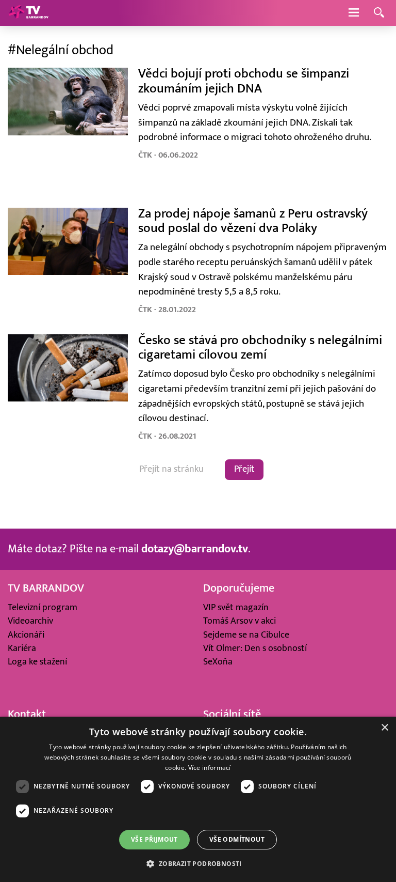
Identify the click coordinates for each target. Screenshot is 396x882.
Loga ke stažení (37, 661)
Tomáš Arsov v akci (239, 620)
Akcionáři (26, 634)
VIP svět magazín (236, 607)
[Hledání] (379, 13)
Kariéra (22, 648)
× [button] (384, 728)
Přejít (244, 468)
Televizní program (42, 607)
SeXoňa (218, 661)
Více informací (209, 767)
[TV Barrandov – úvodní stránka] (28, 13)
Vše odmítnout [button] (237, 839)
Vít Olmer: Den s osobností (255, 648)
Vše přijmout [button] (154, 839)
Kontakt (27, 714)
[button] (197, 863)
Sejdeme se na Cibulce (246, 634)
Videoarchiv (30, 620)
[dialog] (198, 799)
